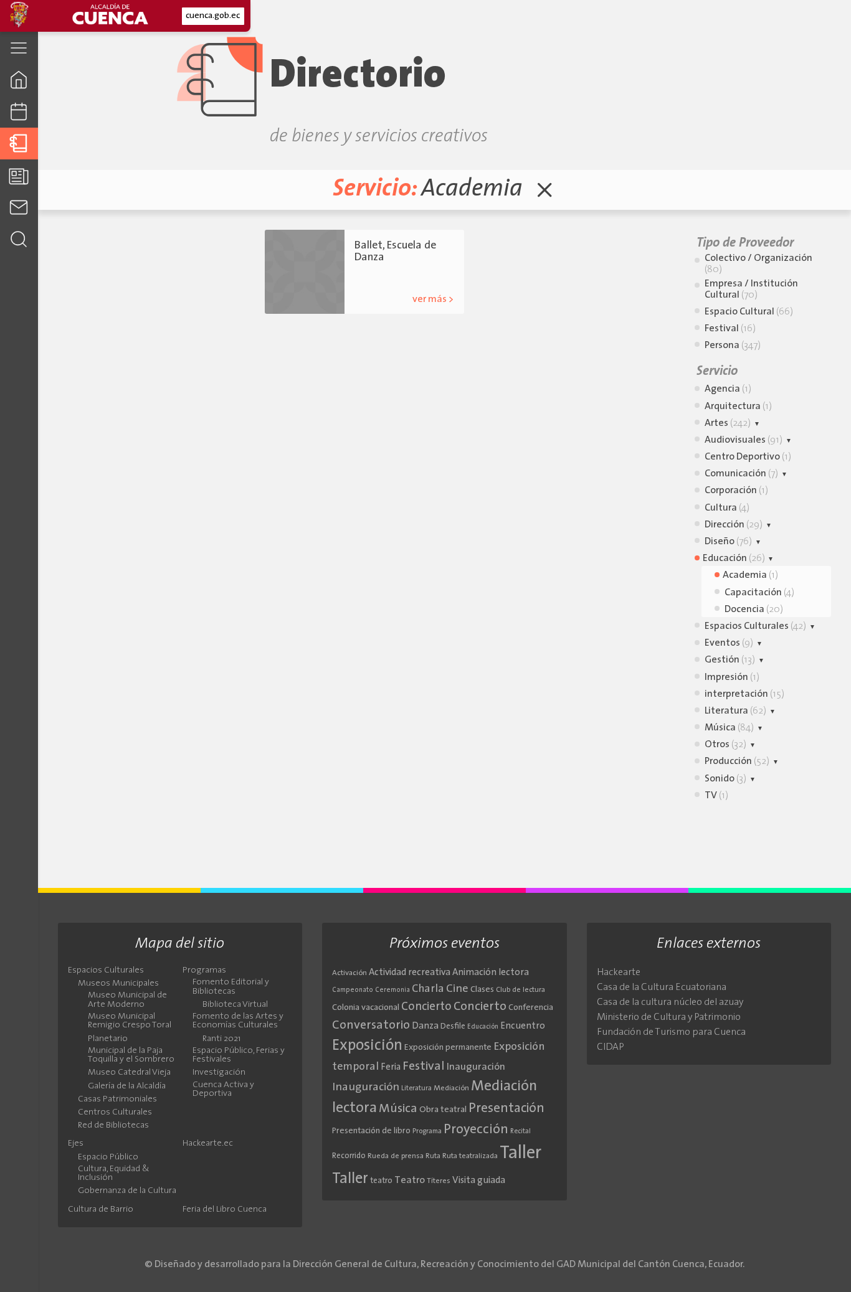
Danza (425, 1026)
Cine (457, 989)
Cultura (727, 508)
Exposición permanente (448, 1048)
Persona (733, 346)
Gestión (730, 660)
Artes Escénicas (420, 277)
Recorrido (349, 1156)
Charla (428, 989)
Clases (482, 989)
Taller (520, 1153)
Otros (725, 745)
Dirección (734, 525)
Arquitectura (738, 407)
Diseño (728, 542)
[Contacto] (19, 207)
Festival (730, 329)
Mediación (451, 1088)
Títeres (438, 1181)
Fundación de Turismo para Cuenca (671, 1032)
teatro (381, 1181)
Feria (391, 1067)
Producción (737, 761)
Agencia (728, 389)
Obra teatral (443, 1110)
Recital (520, 1131)
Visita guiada (478, 1181)
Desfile (452, 1026)
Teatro (409, 1181)
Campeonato (352, 990)
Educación (734, 558)
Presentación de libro (371, 1131)
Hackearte (618, 973)
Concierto (426, 1007)
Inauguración (476, 1067)
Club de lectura (520, 990)
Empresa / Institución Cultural (751, 289)
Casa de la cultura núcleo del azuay (670, 1002)
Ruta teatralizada (470, 1156)
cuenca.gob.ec (213, 16)
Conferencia (530, 1008)
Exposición (367, 1046)
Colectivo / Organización (758, 264)
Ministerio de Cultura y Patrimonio (669, 1017)
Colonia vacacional (365, 1007)
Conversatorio (371, 1025)
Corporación (736, 491)
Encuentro (522, 1026)
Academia (371, 277)
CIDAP (610, 1047)
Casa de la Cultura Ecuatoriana (661, 988)
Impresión (732, 677)
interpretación (744, 694)
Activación (349, 973)
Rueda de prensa (396, 1156)
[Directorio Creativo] (19, 143)
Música (729, 728)
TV (716, 796)
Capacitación (759, 593)
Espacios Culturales (755, 626)
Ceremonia (392, 990)
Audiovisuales (743, 440)
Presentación (506, 1108)
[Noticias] (19, 175)
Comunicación (741, 474)
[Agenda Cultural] (19, 112)
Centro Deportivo (748, 457)
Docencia (754, 610)
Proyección (476, 1129)
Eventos (729, 643)
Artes (728, 423)
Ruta (433, 1156)
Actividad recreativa (409, 973)
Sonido (725, 779)
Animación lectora (490, 973)
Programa (427, 1131)
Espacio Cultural (749, 312)
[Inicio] (19, 79)
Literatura (735, 711)
